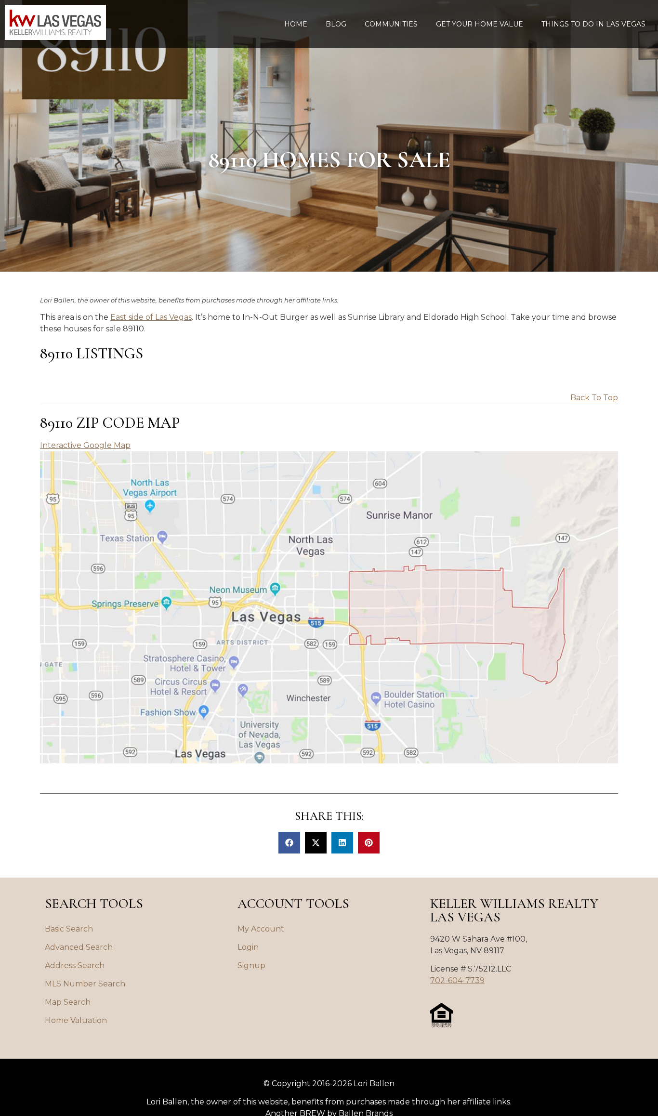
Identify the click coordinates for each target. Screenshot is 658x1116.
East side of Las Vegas (151, 317)
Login (248, 947)
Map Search (68, 1002)
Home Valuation (76, 1020)
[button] (289, 842)
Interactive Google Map (85, 445)
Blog (336, 24)
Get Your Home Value (479, 24)
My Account (260, 928)
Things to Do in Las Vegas (593, 24)
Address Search (75, 965)
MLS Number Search (85, 983)
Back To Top (594, 397)
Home (295, 24)
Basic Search (69, 928)
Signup (251, 965)
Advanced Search (79, 947)
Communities (391, 24)
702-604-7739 (457, 980)
